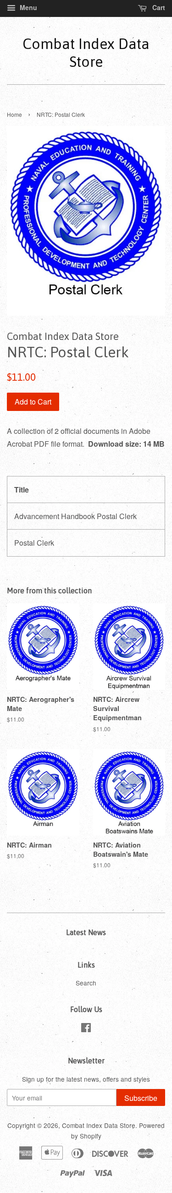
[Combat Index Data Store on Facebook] (86, 1029)
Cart (157, 7)
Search (86, 982)
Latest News (86, 932)
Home (14, 114)
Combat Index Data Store (86, 52)
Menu (27, 7)
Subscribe (140, 1098)
